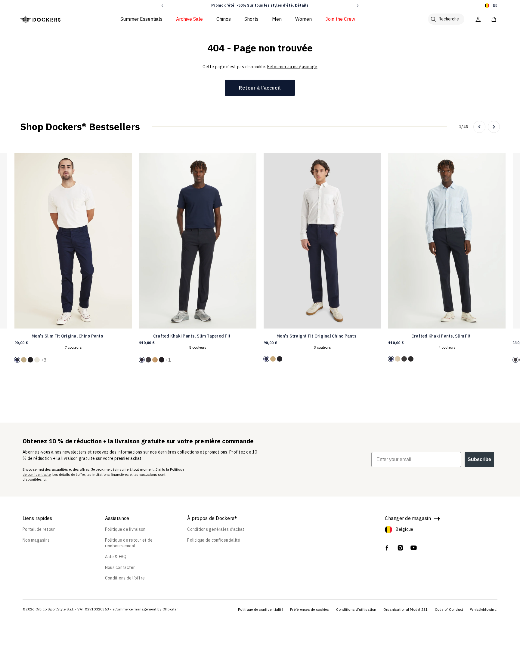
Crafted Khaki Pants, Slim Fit (441, 336)
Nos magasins (36, 540)
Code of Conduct (449, 609)
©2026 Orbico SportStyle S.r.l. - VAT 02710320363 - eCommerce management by (92, 609)
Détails (301, 5)
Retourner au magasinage (292, 66)
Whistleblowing (483, 609)
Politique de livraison (125, 529)
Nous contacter (120, 567)
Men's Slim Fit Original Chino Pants (67, 336)
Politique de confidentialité (213, 540)
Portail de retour (39, 529)
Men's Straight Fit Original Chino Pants (316, 336)
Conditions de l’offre (125, 578)
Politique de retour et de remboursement (129, 543)
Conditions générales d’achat (215, 529)
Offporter (170, 609)
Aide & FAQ (116, 556)
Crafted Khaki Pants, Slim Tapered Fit (192, 336)
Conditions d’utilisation (356, 609)
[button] (162, 5)
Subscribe (479, 459)
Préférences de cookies (309, 609)
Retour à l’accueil (260, 88)
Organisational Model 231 (405, 609)
